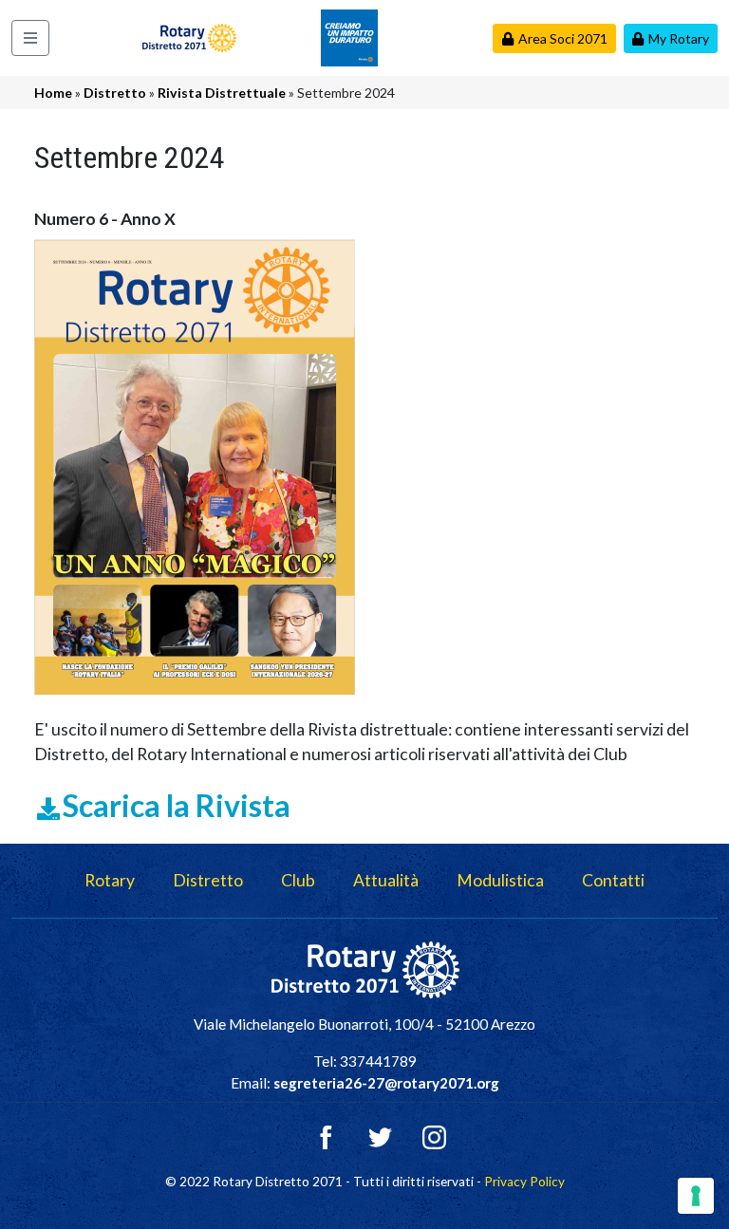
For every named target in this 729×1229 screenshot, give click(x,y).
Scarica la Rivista (176, 805)
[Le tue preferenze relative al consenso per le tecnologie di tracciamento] (696, 1196)
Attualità (386, 880)
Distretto (115, 92)
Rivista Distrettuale (222, 92)
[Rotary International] (349, 36)
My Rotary (678, 38)
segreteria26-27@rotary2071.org (386, 1082)
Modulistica (500, 880)
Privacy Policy (524, 1181)
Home (53, 92)
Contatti (613, 880)
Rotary (109, 880)
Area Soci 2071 (563, 38)
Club (298, 880)
